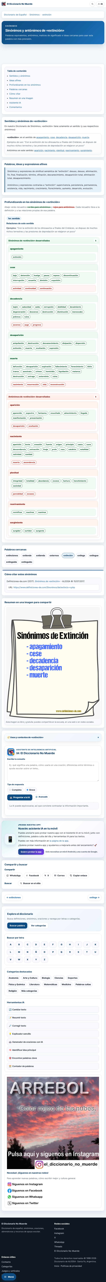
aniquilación (18, 343)
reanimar (42, 512)
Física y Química (17, 984)
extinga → (95, 897)
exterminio (44, 376)
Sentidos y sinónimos (19, 76)
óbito (89, 366)
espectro (30, 413)
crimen (39, 371)
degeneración (19, 312)
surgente (40, 531)
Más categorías (29, 991)
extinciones (12, 555)
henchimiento (80, 481)
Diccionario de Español (15, 14)
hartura (66, 481)
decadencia (61, 137)
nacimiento (49, 150)
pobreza (16, 317)
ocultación (41, 348)
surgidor (17, 531)
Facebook (59, 1228)
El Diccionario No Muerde (66, 1251)
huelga (37, 275)
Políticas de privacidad (71, 1266)
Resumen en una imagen (21, 98)
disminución (62, 312)
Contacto (6, 1262)
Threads (58, 1246)
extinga (81, 555)
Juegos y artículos (11, 1271)
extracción (34, 449)
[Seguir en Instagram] (25, 1184)
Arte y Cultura (30, 978)
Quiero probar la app (31, 851)
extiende (27, 555)
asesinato (27, 371)
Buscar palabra (17, 925)
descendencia (19, 449)
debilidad (62, 307)
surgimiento (86, 150)
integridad (17, 481)
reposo (56, 275)
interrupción (18, 280)
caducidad (26, 307)
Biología (46, 978)
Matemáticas (50, 984)
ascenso (17, 325)
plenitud (60, 150)
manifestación (19, 418)
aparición (38, 150)
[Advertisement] (53, 53)
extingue (94, 555)
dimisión (44, 280)
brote (27, 444)
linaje (45, 449)
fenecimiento (77, 366)
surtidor (28, 531)
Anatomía (13, 978)
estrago (31, 376)
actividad (17, 288)
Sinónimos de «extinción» (47, 581)
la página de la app (59, 840)
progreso (37, 325)
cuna (88, 444)
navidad (28, 454)
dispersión (80, 343)
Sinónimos (34, 14)
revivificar (17, 512)
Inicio (56, 1266)
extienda (40, 555)
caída (37, 307)
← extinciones (13, 897)
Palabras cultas (83, 984)
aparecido (17, 413)
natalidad (84, 449)
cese (52, 137)
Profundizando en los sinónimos (25, 84)
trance (16, 371)
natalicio (72, 449)
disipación (67, 343)
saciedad (17, 486)
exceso (56, 481)
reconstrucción (57, 384)
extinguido (26, 562)
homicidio (50, 371)
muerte (85, 137)
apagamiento (42, 137)
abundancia (43, 481)
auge (26, 325)
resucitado (55, 413)
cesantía (32, 280)
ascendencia (29, 462)
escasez (30, 494)
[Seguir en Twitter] (25, 1203)
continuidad (30, 288)
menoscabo (77, 312)
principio (70, 444)
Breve (32, 790)
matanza (76, 371)
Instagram (59, 1233)
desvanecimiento (50, 343)
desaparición (74, 137)
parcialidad (18, 494)
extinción (46, 14)
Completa (16, 790)
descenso (33, 312)
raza (63, 449)
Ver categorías (38, 925)
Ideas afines (15, 80)
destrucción (47, 312)
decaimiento (75, 307)
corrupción (49, 307)
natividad (17, 454)
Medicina (66, 984)
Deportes (72, 978)
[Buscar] (92, 3)
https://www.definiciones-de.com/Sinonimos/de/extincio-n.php (44, 587)
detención (25, 275)
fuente (49, 444)
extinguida (11, 562)
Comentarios (15, 107)
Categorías (7, 1266)
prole (54, 449)
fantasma (42, 413)
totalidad (30, 481)
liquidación (64, 371)
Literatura (34, 984)
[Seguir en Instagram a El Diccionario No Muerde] (53, 1123)
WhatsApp (59, 1242)
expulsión (55, 280)
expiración (46, 366)
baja (15, 275)
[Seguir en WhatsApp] (25, 1197)
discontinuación (70, 275)
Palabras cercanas (18, 89)
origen (59, 444)
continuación (46, 288)
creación (38, 444)
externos (54, 555)
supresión (54, 348)
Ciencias (59, 978)
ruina (26, 317)
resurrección (33, 384)
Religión (13, 991)
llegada (84, 413)
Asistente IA (15, 102)
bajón (15, 307)
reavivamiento (72, 150)
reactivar (30, 512)
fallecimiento (61, 366)
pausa (46, 275)
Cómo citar (14, 93)
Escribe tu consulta (16, 759)
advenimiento (70, 413)
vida (44, 384)
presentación (36, 418)
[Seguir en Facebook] (25, 1190)
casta (80, 444)
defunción (17, 366)
